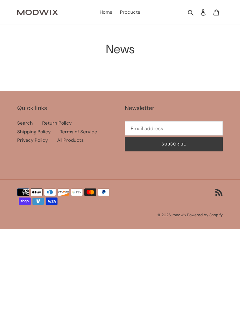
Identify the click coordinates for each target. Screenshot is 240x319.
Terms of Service (78, 132)
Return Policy (57, 123)
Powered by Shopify (205, 214)
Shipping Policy (34, 132)
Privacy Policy (32, 140)
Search (25, 123)
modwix (179, 214)
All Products (70, 140)
